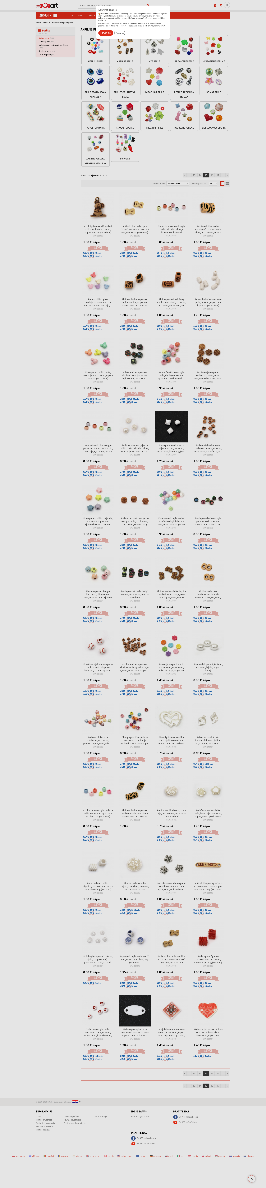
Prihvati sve (106, 33)
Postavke (120, 33)
